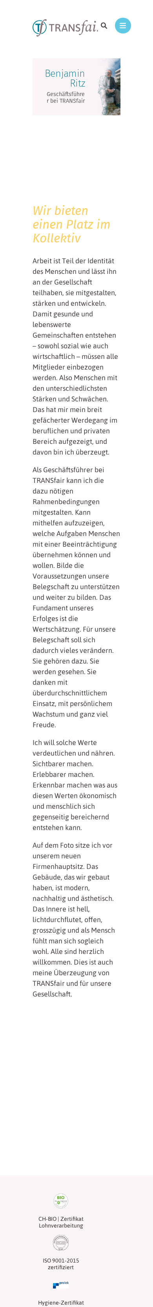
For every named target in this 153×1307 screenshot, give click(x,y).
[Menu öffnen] (123, 25)
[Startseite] (67, 29)
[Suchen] (104, 25)
